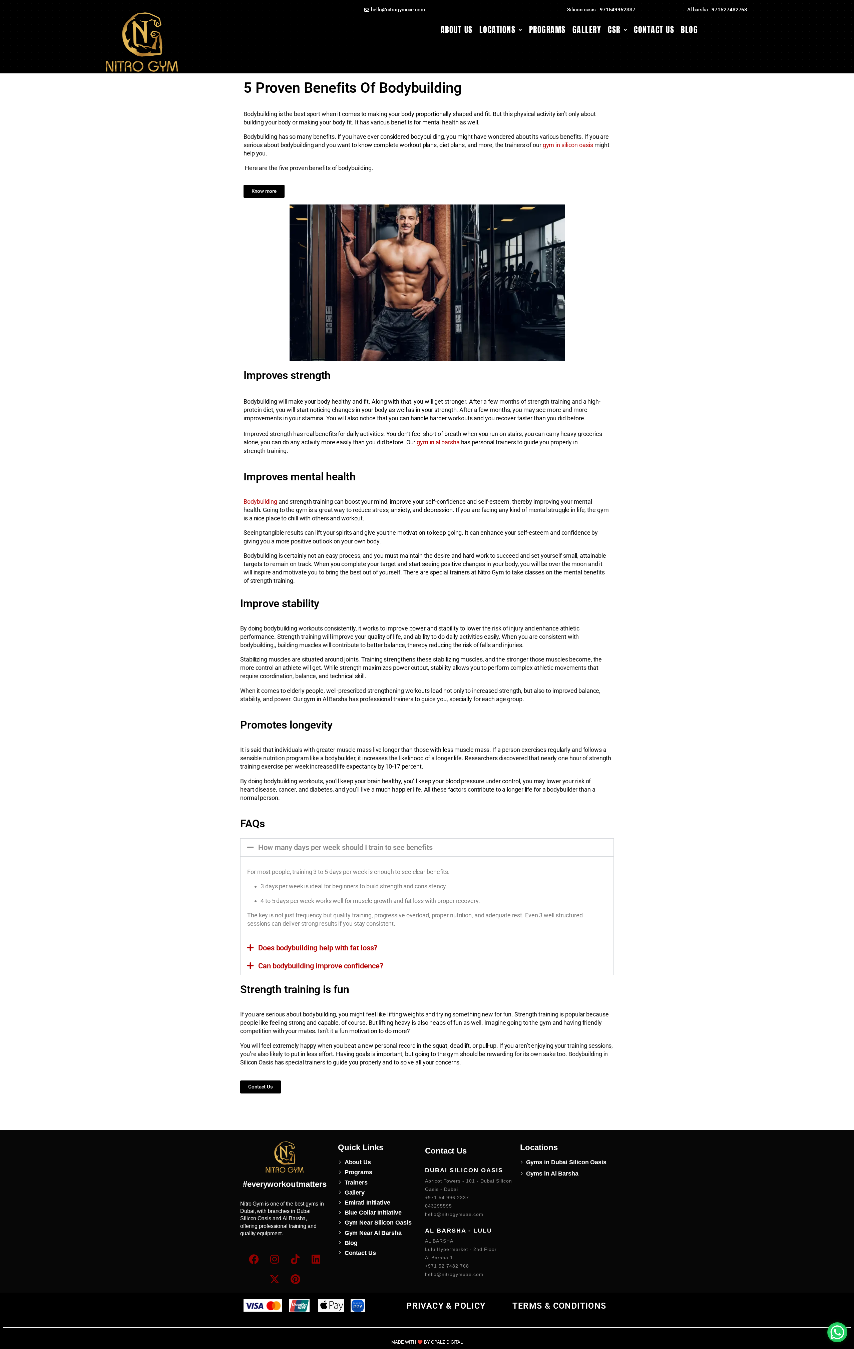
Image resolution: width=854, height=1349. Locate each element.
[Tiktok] (295, 1259)
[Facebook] (254, 1259)
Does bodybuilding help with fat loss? (317, 948)
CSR (614, 30)
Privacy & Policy (445, 1306)
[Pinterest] (295, 1279)
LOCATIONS (497, 30)
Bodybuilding (260, 501)
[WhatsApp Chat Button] (837, 1332)
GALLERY (586, 30)
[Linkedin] (316, 1259)
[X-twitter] (275, 1279)
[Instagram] (275, 1259)
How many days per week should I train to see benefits (345, 847)
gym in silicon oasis (568, 144)
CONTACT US (654, 30)
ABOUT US (457, 30)
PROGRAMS (547, 30)
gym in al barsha (438, 442)
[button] (501, 30)
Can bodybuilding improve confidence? (320, 966)
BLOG (689, 30)
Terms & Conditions (559, 1306)
